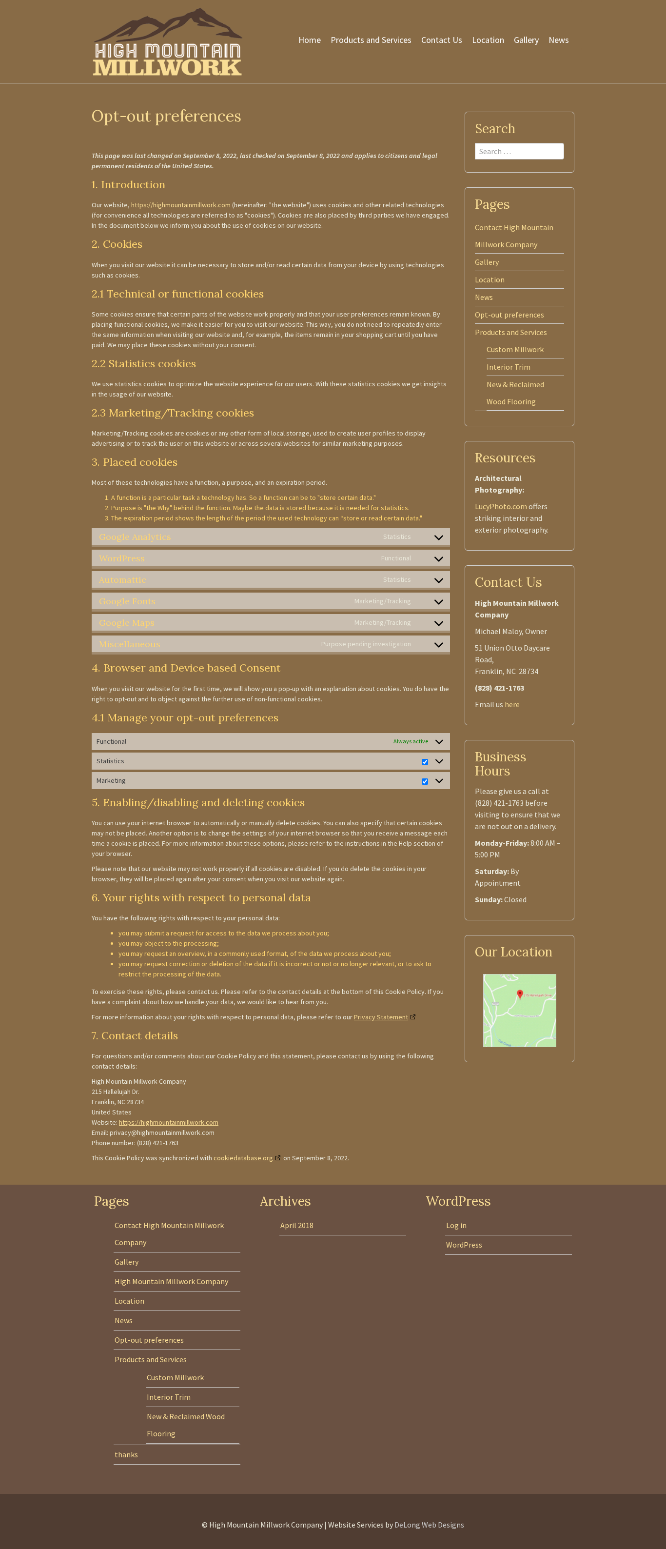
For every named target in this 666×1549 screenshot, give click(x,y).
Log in (456, 1225)
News (558, 39)
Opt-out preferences (509, 314)
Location (488, 39)
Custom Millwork (515, 349)
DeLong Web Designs (429, 1524)
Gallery (526, 39)
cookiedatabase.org (243, 1157)
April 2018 (296, 1225)
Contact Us (441, 39)
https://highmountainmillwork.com (181, 204)
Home (309, 39)
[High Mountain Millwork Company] (167, 40)
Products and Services (371, 39)
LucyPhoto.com (501, 506)
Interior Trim (508, 367)
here (512, 704)
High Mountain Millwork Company (171, 1281)
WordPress (464, 1245)
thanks (126, 1454)
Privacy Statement (381, 1017)
